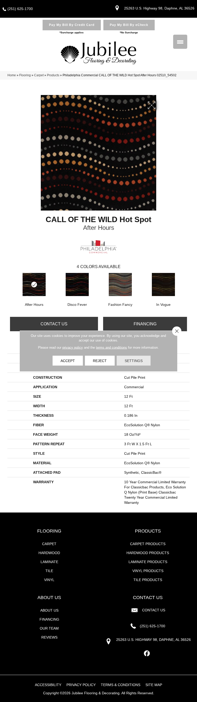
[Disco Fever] (77, 284)
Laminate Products (148, 562)
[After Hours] (34, 284)
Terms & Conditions (120, 685)
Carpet (39, 75)
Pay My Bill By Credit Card (71, 25)
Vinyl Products (147, 571)
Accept (68, 361)
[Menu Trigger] (180, 42)
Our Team (49, 628)
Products (53, 75)
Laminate (49, 562)
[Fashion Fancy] (120, 284)
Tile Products (147, 580)
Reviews (49, 637)
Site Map (153, 685)
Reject (100, 361)
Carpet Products (147, 544)
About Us (49, 610)
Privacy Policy (81, 685)
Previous (10, 284)
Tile (49, 571)
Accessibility (48, 685)
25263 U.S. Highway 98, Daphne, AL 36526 (159, 8)
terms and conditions (111, 347)
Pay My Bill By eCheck (129, 25)
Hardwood (49, 553)
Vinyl (49, 580)
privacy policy (72, 347)
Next (187, 284)
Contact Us (54, 324)
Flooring (25, 75)
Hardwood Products (147, 553)
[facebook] (147, 653)
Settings (134, 361)
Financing (145, 324)
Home (11, 75)
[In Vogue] (163, 284)
